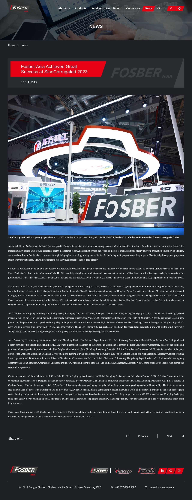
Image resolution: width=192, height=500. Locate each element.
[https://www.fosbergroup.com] (99, 471)
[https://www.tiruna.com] (146, 471)
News (148, 8)
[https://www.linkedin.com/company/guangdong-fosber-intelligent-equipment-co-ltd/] (162, 471)
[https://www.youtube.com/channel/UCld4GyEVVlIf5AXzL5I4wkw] (171, 471)
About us (64, 8)
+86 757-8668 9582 (125, 487)
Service (96, 8)
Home (11, 45)
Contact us (133, 8)
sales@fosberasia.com (161, 487)
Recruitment (113, 8)
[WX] (179, 471)
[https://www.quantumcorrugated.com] (123, 471)
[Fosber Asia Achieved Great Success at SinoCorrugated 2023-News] (19, 8)
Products (80, 8)
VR (158, 8)
